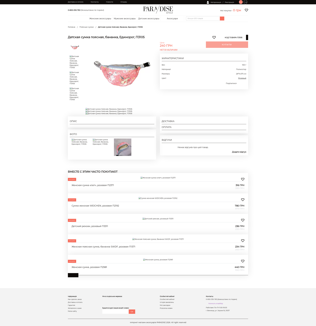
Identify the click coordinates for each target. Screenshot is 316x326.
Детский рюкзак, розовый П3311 (90, 226)
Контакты (95, 2)
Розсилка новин (166, 308)
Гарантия (71, 305)
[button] (237, 10)
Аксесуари (172, 19)
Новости (109, 2)
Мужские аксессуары (125, 19)
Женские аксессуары (100, 19)
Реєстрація (229, 2)
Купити (227, 45)
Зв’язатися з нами (74, 308)
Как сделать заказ (75, 299)
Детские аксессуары (148, 19)
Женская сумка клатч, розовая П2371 (93, 185)
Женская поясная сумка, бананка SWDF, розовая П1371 (103, 246)
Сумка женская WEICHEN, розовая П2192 (95, 205)
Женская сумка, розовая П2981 (89, 267)
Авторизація (215, 2)
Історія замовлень (167, 302)
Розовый (242, 78)
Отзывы (123, 2)
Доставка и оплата (75, 2)
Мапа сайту (72, 311)
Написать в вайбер (215, 303)
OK (132, 312)
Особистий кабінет (167, 299)
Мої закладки (165, 305)
